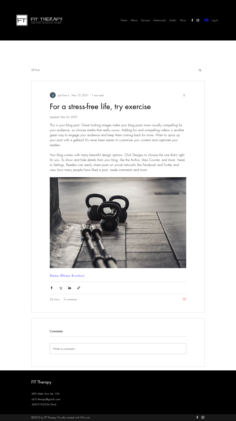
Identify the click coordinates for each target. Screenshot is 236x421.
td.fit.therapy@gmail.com (46, 399)
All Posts (35, 70)
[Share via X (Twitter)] (60, 288)
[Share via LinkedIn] (69, 288)
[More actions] (184, 95)
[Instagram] (198, 20)
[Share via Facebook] (51, 288)
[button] (200, 69)
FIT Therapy (41, 382)
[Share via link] (78, 288)
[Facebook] (192, 20)
